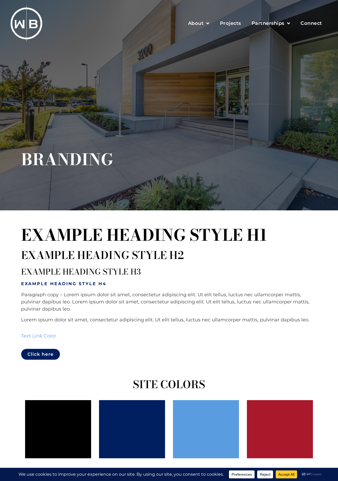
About (196, 23)
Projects (230, 23)
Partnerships (268, 23)
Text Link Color (38, 336)
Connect (311, 23)
